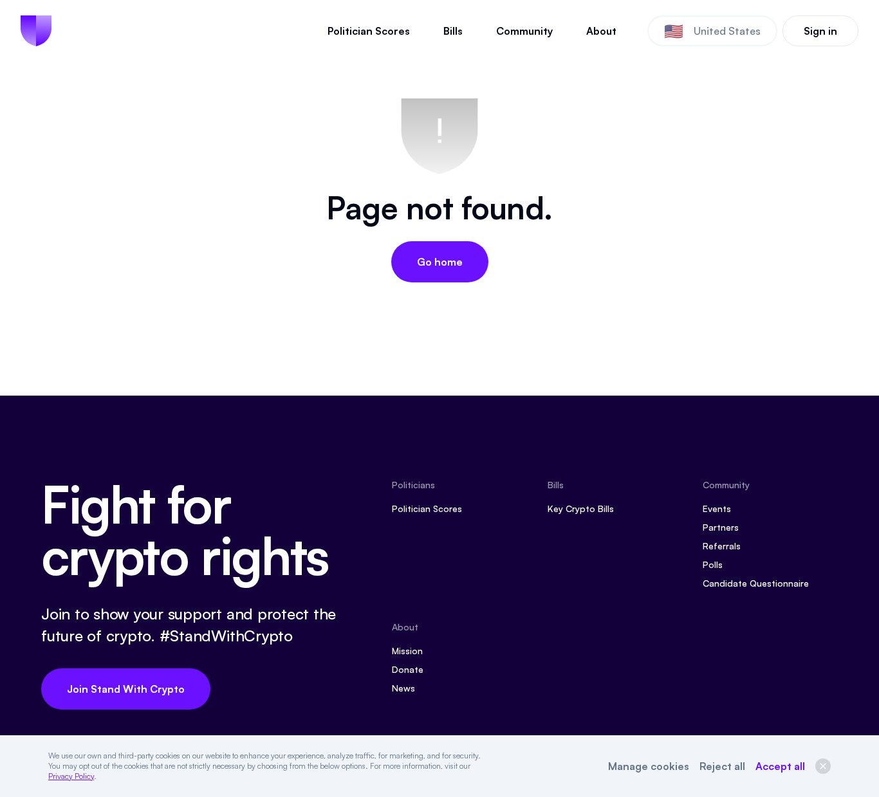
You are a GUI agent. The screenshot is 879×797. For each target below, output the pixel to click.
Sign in (820, 30)
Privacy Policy (71, 776)
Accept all (780, 766)
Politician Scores (369, 30)
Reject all (722, 766)
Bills (453, 30)
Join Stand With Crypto (126, 688)
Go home (440, 261)
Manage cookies (648, 766)
